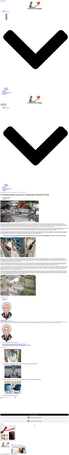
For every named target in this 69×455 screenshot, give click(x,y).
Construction (5, 192)
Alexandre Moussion (7, 197)
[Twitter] (6, 16)
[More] (6, 19)
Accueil (3, 10)
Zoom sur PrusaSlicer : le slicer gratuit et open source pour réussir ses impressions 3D (14, 345)
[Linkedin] (6, 18)
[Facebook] (6, 14)
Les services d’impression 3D (7, 92)
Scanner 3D (4, 90)
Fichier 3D (6, 88)
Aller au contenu (3, 0)
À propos (3, 298)
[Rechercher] (15, 397)
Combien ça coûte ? (5, 93)
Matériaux (6, 87)
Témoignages (6, 89)
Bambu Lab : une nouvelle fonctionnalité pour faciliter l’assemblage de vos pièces (14, 344)
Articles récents (4, 299)
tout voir (16, 342)
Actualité (3, 91)
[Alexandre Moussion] (6, 319)
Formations (4, 94)
